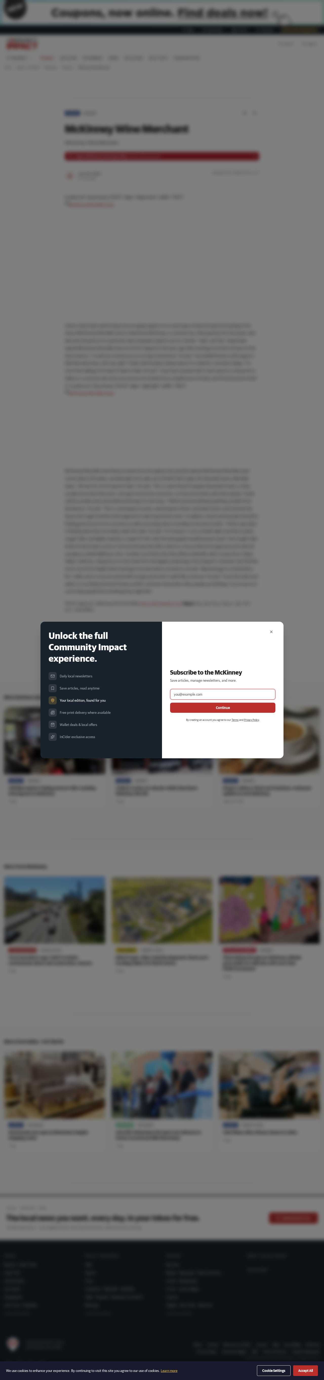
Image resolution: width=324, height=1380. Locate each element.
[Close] (271, 632)
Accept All (305, 1371)
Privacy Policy (251, 719)
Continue (223, 708)
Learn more (169, 1371)
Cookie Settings (273, 1371)
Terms (235, 719)
